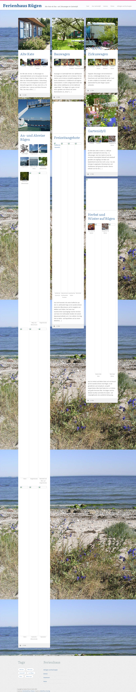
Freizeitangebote (67, 137)
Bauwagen (62, 53)
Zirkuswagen (98, 53)
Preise (112, 6)
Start (87, 6)
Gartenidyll (97, 130)
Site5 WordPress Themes (28, 691)
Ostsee (20, 676)
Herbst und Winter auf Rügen (101, 216)
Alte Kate (27, 53)
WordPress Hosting (45, 691)
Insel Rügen (31, 673)
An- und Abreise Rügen (32, 137)
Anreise (105, 6)
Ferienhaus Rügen (22, 5)
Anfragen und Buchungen (124, 6)
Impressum (47, 677)
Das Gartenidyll (96, 6)
